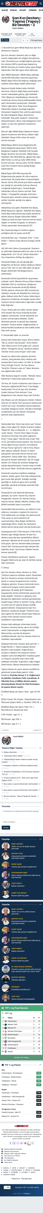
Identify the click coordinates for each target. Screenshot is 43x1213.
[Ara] (41, 4)
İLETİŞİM (25, 1172)
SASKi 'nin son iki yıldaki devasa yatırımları (23, 848)
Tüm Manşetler (9, 1158)
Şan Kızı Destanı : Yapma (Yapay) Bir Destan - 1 (21, 796)
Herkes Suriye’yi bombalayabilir (23, 999)
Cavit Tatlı (15, 996)
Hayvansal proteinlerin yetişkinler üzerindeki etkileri (23, 857)
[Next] (29, 1143)
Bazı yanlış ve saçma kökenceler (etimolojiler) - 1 (22, 790)
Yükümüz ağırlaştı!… (18, 980)
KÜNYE (33, 1172)
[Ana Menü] (2, 4)
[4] (21, 386)
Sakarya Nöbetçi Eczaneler (13, 1149)
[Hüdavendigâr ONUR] (6, 875)
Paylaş (6, 40)
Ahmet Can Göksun (18, 893)
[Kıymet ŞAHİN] (6, 865)
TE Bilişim (26, 1194)
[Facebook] (10, 1143)
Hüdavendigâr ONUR (19, 873)
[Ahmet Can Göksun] (6, 894)
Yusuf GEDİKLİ (18, 28)
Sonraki (36, 730)
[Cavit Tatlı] (6, 998)
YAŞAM (5, 1170)
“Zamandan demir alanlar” (14, 756)
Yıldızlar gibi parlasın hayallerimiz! (24, 867)
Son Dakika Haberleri (11, 1160)
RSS (8, 1187)
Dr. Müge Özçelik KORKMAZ (21, 967)
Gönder (6, 828)
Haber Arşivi (8, 1162)
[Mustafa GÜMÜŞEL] (6, 978)
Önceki (6, 730)
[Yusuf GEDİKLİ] (6, 19)
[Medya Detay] (21, 4)
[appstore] (16, 1179)
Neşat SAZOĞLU (17, 844)
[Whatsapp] (32, 1143)
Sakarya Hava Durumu (11, 1151)
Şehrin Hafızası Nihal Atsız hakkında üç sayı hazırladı (25, 876)
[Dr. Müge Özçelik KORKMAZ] (6, 969)
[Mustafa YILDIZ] (6, 856)
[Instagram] (18, 1143)
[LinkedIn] (21, 1143)
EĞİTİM (27, 1170)
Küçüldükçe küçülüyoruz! (20, 989)
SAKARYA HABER (9, 1175)
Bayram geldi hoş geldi (20, 896)
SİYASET (22, 10)
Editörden (15, 987)
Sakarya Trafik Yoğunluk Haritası (15, 1153)
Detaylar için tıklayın (21, 1057)
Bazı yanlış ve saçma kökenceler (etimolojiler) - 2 (22, 784)
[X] (14, 1143)
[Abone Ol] (36, 40)
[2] (29, 233)
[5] (15, 552)
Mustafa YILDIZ (17, 853)
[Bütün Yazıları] (40, 748)
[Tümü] (40, 839)
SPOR (14, 1168)
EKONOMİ (36, 1170)
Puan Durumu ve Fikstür (12, 1156)
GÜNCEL (13, 10)
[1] (31, 225)
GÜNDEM (32, 10)
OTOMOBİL (14, 1172)
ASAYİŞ (5, 10)
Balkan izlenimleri (10, 752)
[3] (28, 287)
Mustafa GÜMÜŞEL (18, 977)
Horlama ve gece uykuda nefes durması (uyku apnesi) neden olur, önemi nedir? (26, 970)
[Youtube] (25, 1143)
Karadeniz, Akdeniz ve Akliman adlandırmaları (21, 766)
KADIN (5, 1172)
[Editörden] (6, 988)
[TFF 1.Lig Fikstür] (40, 1065)
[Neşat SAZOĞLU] (6, 846)
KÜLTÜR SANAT (17, 1170)
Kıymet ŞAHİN (16, 864)
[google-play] (26, 1179)
